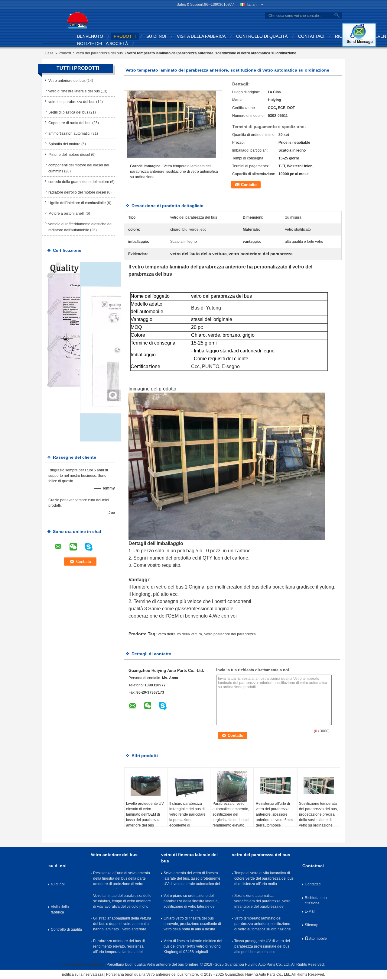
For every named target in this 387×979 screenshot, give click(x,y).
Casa (49, 53)
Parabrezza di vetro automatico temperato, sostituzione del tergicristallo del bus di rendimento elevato (231, 814)
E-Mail (310, 911)
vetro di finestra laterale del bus (74, 91)
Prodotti (64, 53)
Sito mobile (317, 938)
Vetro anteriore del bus (67, 81)
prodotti (125, 36)
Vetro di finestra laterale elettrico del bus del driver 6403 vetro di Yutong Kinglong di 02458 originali (193, 946)
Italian (252, 4)
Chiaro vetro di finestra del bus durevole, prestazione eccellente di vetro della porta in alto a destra (192, 923)
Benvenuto (90, 36)
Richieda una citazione (316, 900)
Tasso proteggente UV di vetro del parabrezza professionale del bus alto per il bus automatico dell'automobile (262, 947)
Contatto (249, 184)
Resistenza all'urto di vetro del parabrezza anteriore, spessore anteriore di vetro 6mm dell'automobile (274, 814)
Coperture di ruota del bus (69, 123)
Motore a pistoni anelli (66, 213)
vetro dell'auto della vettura (180, 634)
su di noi (156, 36)
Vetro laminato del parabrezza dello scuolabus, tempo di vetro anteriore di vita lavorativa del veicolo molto (122, 901)
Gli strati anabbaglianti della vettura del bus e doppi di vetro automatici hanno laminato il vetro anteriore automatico (122, 925)
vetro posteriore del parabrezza (230, 634)
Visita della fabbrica (201, 36)
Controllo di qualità (262, 36)
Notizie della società (102, 43)
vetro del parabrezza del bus (99, 53)
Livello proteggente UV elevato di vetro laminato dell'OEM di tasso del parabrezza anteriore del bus (145, 814)
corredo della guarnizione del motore (78, 182)
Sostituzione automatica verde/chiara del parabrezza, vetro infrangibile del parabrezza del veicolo (262, 902)
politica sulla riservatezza (83, 964)
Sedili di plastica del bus (68, 112)
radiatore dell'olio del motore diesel (77, 192)
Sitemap (311, 925)
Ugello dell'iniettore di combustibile (77, 203)
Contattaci (311, 36)
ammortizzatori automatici (69, 133)
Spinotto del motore (64, 144)
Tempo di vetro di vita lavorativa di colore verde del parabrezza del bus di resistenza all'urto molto (264, 878)
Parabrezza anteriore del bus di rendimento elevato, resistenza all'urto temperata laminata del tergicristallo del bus (119, 947)
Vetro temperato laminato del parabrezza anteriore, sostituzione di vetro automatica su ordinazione (174, 171)
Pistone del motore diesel (69, 154)
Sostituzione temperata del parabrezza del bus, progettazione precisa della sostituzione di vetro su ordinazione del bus (318, 817)
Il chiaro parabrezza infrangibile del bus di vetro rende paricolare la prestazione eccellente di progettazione (187, 817)
